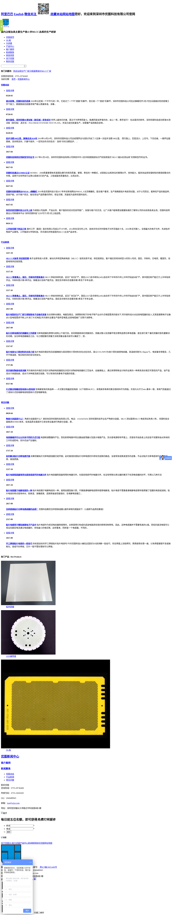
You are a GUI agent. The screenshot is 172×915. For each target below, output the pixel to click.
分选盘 (9, 43)
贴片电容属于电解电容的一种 (19, 490)
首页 (14, 79)
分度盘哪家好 (35, 71)
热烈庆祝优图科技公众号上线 (19, 210)
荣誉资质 (10, 55)
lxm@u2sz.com (13, 803)
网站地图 (69, 14)
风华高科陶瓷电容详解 (16, 370)
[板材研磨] (28, 604)
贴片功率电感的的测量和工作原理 (21, 333)
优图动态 (5, 85)
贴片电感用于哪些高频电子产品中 (21, 525)
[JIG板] (55, 748)
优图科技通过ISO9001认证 (18, 173)
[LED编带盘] (28, 654)
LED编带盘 (11, 656)
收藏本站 (56, 14)
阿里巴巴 (7, 14)
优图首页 (10, 37)
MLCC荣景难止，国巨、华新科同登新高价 (25, 277)
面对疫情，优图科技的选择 (18, 101)
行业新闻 (5, 242)
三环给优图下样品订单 (16, 229)
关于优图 (10, 58)
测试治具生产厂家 (21, 71)
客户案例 (10, 49)
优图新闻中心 (24, 79)
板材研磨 (10, 607)
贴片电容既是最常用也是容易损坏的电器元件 (26, 475)
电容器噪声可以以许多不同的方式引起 (23, 437)
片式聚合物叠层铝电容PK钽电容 (20, 389)
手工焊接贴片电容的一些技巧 (19, 544)
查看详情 (10, 91)
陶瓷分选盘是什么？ (15, 419)
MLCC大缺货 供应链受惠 (17, 258)
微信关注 (30, 14)
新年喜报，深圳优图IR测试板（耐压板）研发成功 (28, 120)
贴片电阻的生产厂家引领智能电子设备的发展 (26, 315)
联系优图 (10, 61)
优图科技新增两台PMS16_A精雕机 (21, 192)
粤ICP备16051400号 (48, 867)
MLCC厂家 (46, 71)
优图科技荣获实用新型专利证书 (20, 157)
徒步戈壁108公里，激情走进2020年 (21, 138)
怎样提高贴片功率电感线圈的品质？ (22, 509)
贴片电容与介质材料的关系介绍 (20, 352)
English (19, 14)
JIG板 (8, 40)
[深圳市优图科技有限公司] (5, 26)
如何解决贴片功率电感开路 (18, 456)
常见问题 (5, 402)
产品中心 (10, 46)
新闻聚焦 (10, 52)
